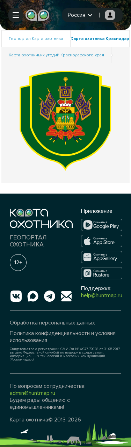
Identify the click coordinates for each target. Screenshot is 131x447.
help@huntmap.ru (101, 295)
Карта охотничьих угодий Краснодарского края (56, 55)
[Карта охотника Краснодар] (65, 120)
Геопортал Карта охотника (36, 38)
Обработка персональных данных (52, 322)
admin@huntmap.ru (32, 393)
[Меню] (15, 15)
